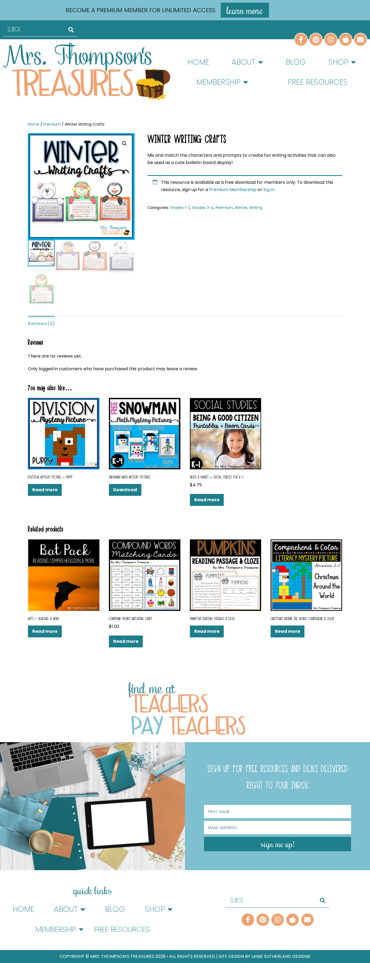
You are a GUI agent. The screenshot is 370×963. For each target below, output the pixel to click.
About (243, 62)
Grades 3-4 (203, 207)
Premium (52, 124)
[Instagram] (277, 919)
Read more (44, 490)
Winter (241, 207)
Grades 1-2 (180, 207)
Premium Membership (233, 189)
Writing (255, 207)
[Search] (71, 29)
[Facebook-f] (248, 919)
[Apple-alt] (292, 919)
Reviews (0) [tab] (41, 323)
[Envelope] (307, 919)
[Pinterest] (263, 919)
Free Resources (318, 82)
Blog (296, 62)
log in (268, 189)
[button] (124, 143)
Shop (338, 62)
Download (125, 490)
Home (198, 62)
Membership (218, 82)
